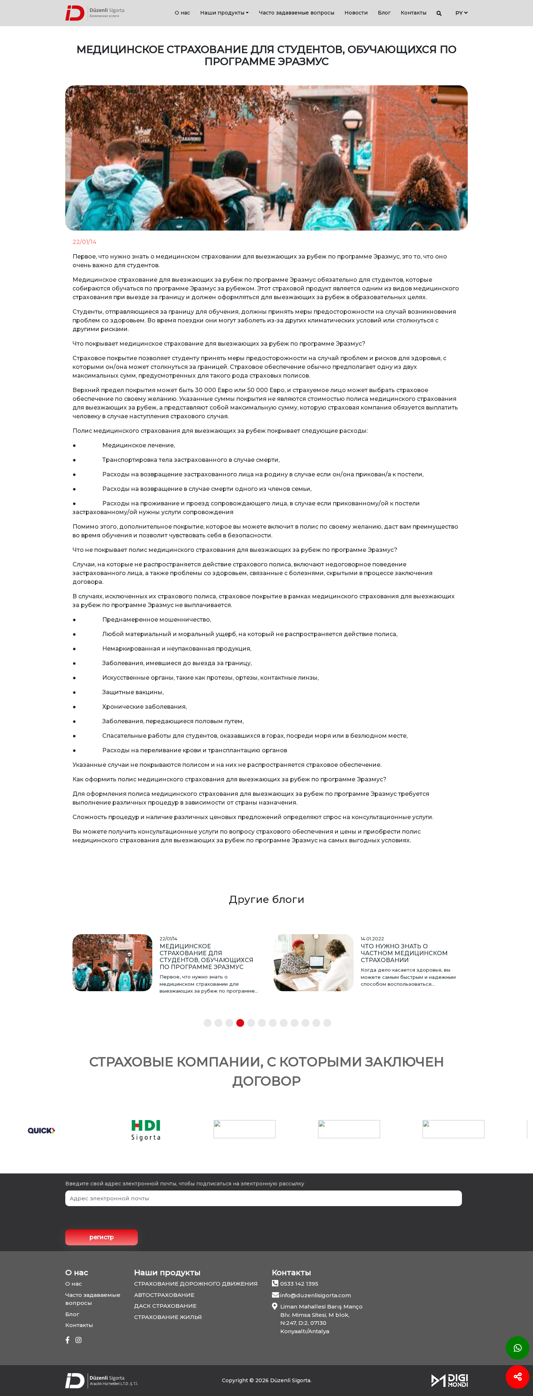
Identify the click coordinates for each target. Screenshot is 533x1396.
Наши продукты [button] (222, 12)
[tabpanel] (166, 964)
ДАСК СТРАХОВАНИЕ (165, 1305)
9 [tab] (292, 1023)
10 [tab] (303, 1023)
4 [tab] (237, 1023)
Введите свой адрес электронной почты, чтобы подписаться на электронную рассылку (184, 1183)
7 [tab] (270, 1023)
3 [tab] (226, 1023)
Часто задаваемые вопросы (296, 12)
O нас (182, 12)
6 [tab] (259, 1023)
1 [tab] (205, 1023)
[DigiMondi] (449, 1380)
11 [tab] (313, 1023)
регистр (102, 1237)
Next (473, 979)
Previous (59, 979)
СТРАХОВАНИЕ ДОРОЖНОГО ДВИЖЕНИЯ (196, 1283)
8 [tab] (281, 1023)
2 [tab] (216, 1023)
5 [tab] (248, 1023)
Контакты (413, 12)
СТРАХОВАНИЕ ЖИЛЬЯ (168, 1317)
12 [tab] (324, 1023)
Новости (356, 12)
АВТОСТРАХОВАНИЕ (164, 1294)
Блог (384, 12)
